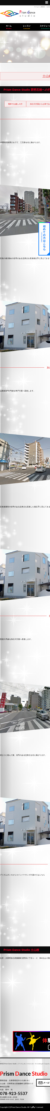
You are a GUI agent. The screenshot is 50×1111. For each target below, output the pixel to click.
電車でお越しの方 (15, 104)
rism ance (23, 1073)
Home (8, 27)
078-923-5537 (13, 1093)
